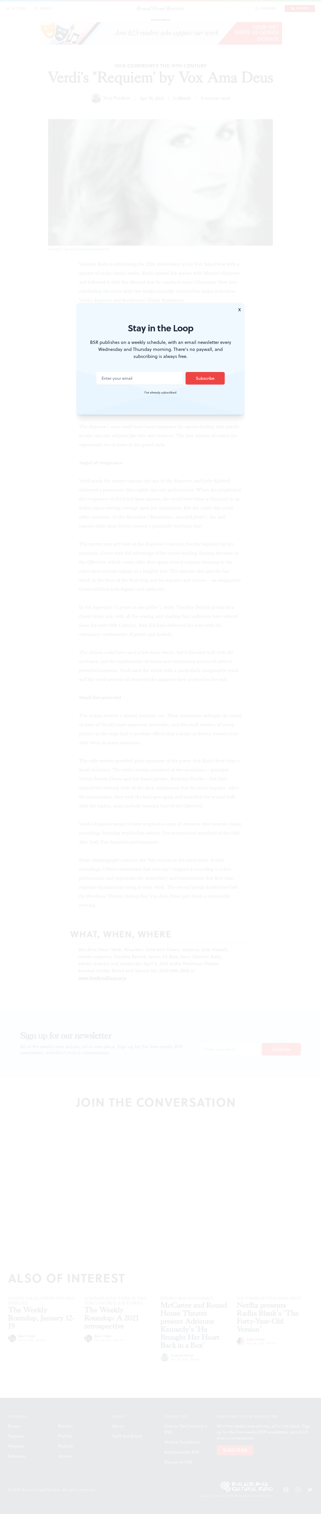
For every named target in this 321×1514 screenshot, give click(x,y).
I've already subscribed (160, 393)
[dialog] (160, 757)
